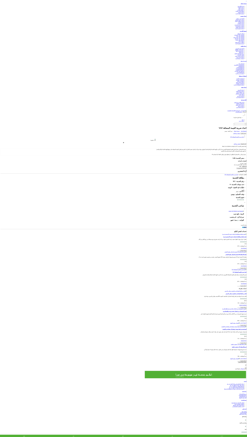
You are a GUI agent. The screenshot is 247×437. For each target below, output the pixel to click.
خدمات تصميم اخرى (239, 28)
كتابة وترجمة (243, 100)
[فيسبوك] (245, 431)
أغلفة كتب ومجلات (240, 18)
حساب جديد (241, 121)
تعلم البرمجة (241, 63)
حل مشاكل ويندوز (240, 92)
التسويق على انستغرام (239, 35)
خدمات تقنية (243, 87)
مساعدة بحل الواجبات (239, 71)
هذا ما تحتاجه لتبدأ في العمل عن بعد (236, 387)
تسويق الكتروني (243, 31)
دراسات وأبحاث (240, 10)
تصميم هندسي (241, 22)
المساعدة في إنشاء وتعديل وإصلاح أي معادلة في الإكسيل (234, 329)
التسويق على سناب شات (238, 37)
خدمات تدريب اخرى (239, 73)
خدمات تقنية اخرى (240, 97)
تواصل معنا (244, 411)
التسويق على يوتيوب (239, 39)
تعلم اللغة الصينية (240, 67)
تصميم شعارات (240, 23)
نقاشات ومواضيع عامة (239, 404)
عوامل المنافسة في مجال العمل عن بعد (235, 384)
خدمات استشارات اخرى (239, 84)
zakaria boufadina (242, 305)
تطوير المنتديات (240, 54)
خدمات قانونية (241, 7)
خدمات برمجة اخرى (239, 58)
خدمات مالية (241, 8)
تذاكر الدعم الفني (242, 414)
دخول (243, 119)
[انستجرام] (242, 431)
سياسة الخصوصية (242, 395)
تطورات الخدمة (243, 163)
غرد (243, 227)
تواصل (229, 211)
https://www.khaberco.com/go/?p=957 (230, 146)
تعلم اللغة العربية (240, 72)
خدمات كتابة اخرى (240, 107)
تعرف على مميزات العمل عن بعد (237, 385)
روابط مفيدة (244, 391)
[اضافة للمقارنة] (238, 268)
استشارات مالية (240, 81)
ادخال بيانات (241, 94)
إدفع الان (242, 368)
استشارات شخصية (240, 83)
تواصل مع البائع (236, 133)
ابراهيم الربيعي (243, 322)
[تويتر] (244, 431)
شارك (245, 227)
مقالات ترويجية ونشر (239, 42)
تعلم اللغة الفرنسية (240, 68)
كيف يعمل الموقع (242, 397)
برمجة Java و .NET (240, 51)
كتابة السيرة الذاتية (240, 103)
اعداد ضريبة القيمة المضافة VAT (237, 137)
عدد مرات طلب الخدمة (241, 164)
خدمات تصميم (243, 16)
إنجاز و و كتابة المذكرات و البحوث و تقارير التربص (236, 293)
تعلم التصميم (241, 66)
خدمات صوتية (241, 12)
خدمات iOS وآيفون (240, 91)
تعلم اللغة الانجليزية (240, 69)
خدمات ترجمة (241, 106)
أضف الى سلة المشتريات (241, 168)
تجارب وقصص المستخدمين (238, 406)
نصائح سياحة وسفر (240, 82)
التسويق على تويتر (240, 36)
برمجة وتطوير (243, 46)
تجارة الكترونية (241, 6)
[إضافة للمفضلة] (239, 268)
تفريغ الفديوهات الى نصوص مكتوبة (239, 347)
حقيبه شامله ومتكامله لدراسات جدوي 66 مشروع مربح (234, 236)
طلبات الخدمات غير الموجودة (238, 402)
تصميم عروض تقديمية (239, 24)
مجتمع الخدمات (243, 400)
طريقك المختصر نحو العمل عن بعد (236, 386)
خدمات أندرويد (241, 90)
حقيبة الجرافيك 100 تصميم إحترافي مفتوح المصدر (235, 254)
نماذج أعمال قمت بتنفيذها (238, 405)
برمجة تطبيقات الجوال (239, 53)
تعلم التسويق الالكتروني (239, 65)
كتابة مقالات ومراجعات (239, 102)
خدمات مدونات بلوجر (239, 56)
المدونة (245, 381)
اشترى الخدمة (243, 133)
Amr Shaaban (243, 131)
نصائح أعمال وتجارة (240, 11)
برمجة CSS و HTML (239, 50)
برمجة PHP (241, 52)
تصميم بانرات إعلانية (239, 20)
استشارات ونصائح (242, 76)
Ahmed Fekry (243, 340)
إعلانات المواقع (241, 33)
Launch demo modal (242, 362)
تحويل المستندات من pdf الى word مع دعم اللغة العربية (234, 311)
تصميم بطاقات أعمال (239, 21)
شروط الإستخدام (242, 396)
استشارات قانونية (240, 78)
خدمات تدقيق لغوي (240, 105)
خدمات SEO (241, 41)
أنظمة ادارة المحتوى (239, 48)
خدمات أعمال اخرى (239, 13)
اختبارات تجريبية (240, 96)
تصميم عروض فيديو (240, 26)
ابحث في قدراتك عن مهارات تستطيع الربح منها (234, 388)
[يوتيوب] (243, 431)
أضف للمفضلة (243, 144)
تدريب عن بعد (243, 61)
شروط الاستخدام (242, 394)
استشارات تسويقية (240, 79)
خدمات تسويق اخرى (239, 43)
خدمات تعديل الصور (240, 27)
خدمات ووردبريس (240, 57)
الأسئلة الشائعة (243, 412)
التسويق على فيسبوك (239, 38)
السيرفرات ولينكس (240, 93)
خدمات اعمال (243, 3)
